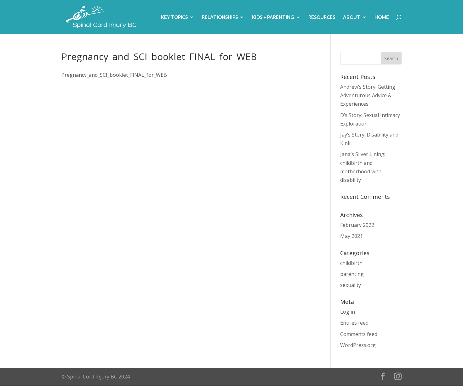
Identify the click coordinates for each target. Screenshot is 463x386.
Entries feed (354, 322)
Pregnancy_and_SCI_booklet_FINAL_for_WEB (114, 74)
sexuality (350, 285)
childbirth (351, 263)
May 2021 (351, 235)
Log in (347, 311)
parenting (352, 274)
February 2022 (357, 224)
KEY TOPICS (174, 17)
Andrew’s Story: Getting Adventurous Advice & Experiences (367, 95)
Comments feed (358, 334)
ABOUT (351, 17)
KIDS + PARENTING (273, 17)
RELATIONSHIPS (220, 17)
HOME (381, 17)
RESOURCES (321, 17)
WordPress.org (358, 345)
